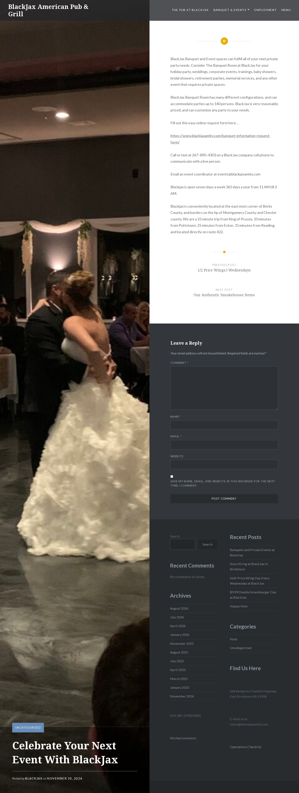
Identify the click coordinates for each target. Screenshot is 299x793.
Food (233, 639)
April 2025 (178, 670)
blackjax (34, 778)
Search (175, 536)
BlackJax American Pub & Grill (48, 10)
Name (175, 416)
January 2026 (179, 634)
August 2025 (179, 652)
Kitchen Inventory (183, 738)
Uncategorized (28, 727)
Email (176, 436)
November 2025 (182, 643)
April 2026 (178, 626)
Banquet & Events (230, 10)
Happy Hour (239, 606)
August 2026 (179, 608)
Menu (286, 10)
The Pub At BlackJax (190, 10)
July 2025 (177, 661)
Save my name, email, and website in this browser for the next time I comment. (222, 483)
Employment (265, 10)
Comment (179, 362)
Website (176, 456)
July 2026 (177, 617)
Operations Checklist (245, 747)
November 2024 (182, 696)
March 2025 (179, 679)
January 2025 (179, 687)
